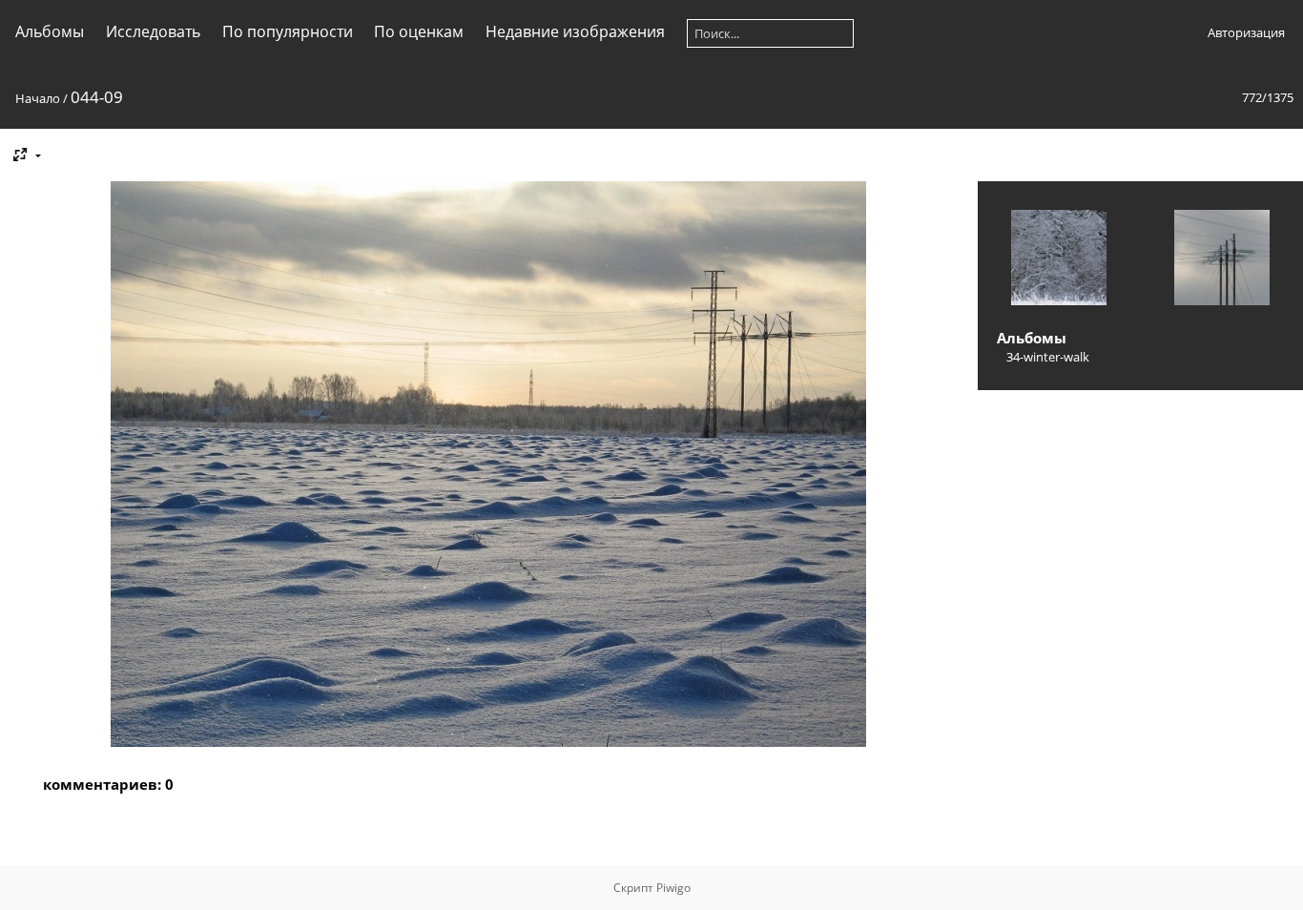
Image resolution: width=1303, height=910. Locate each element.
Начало (37, 98)
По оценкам (419, 31)
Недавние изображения (575, 31)
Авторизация (1246, 32)
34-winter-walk (1047, 356)
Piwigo (673, 887)
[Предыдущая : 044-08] (1059, 259)
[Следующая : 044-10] (1222, 259)
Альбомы (49, 31)
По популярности (287, 31)
